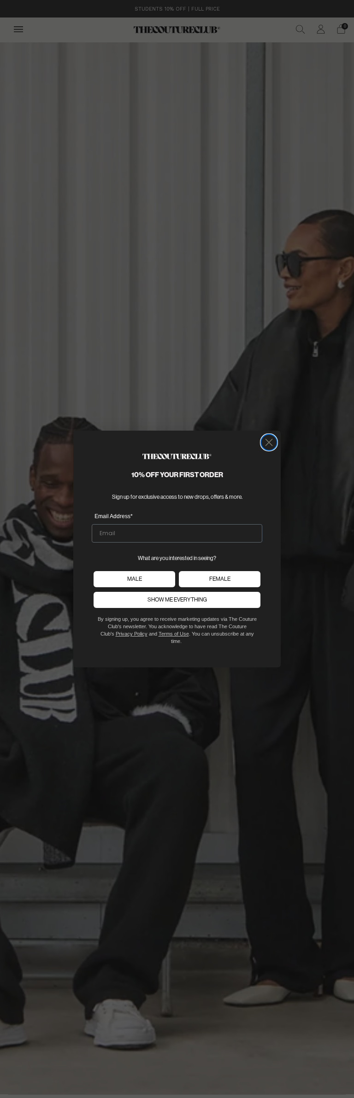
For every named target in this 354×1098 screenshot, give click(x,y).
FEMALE (219, 579)
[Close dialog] (269, 442)
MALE (134, 579)
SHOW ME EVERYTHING (177, 599)
